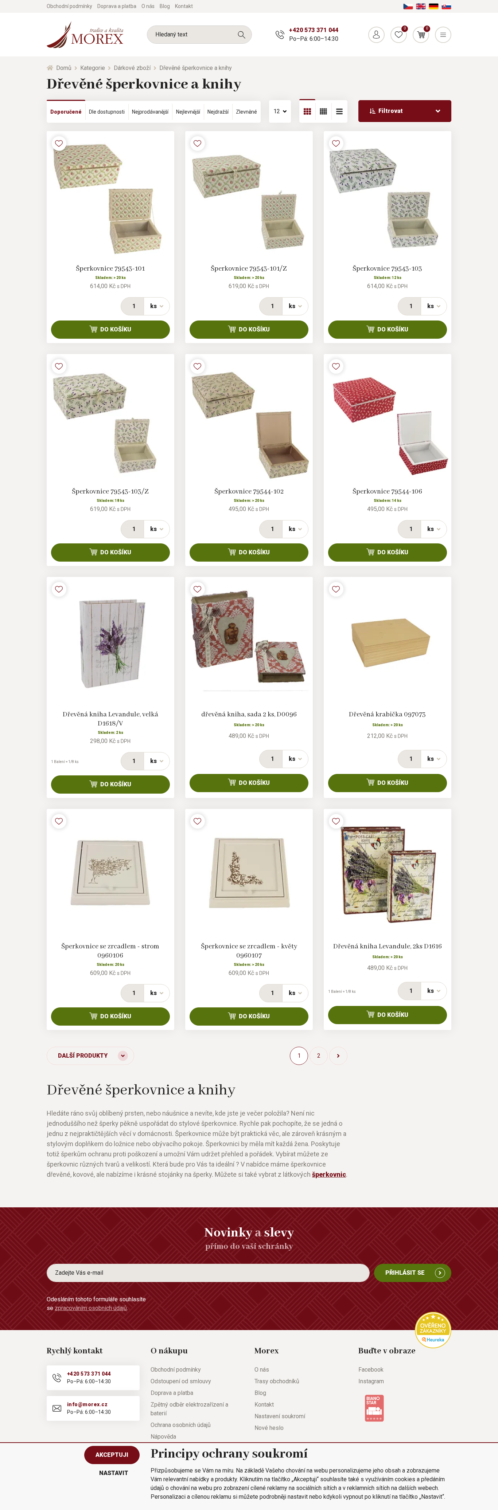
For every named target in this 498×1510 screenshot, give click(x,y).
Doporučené (66, 112)
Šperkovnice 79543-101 (110, 268)
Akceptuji (112, 1454)
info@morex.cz (87, 1404)
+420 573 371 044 (313, 30)
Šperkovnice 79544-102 (249, 491)
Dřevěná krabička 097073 (387, 714)
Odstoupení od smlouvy (181, 1381)
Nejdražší (218, 112)
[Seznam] (323, 111)
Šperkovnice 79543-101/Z (249, 268)
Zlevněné (246, 112)
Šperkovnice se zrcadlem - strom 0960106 (110, 951)
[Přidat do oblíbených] (59, 143)
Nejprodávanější (150, 112)
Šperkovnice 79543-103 (387, 268)
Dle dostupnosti (107, 112)
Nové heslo (269, 1427)
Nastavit (113, 1473)
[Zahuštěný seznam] (339, 111)
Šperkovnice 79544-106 (387, 491)
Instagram (371, 1381)
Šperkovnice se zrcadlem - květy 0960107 (249, 951)
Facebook (371, 1369)
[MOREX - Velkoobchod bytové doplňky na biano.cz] (374, 1407)
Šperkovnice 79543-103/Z (110, 491)
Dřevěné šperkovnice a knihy (195, 67)
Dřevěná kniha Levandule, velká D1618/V (110, 719)
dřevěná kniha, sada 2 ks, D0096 (249, 714)
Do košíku (115, 329)
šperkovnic (329, 1174)
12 (276, 111)
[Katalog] (307, 111)
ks (153, 306)
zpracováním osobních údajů (91, 1308)
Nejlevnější (188, 112)
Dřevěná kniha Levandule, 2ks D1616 (387, 946)
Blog (165, 6)
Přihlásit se (405, 1272)
